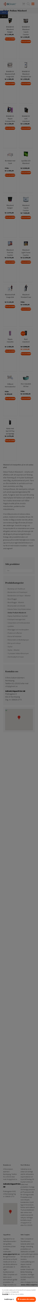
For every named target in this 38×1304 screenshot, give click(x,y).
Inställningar (8, 1299)
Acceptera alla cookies (27, 1299)
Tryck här (5, 1294)
